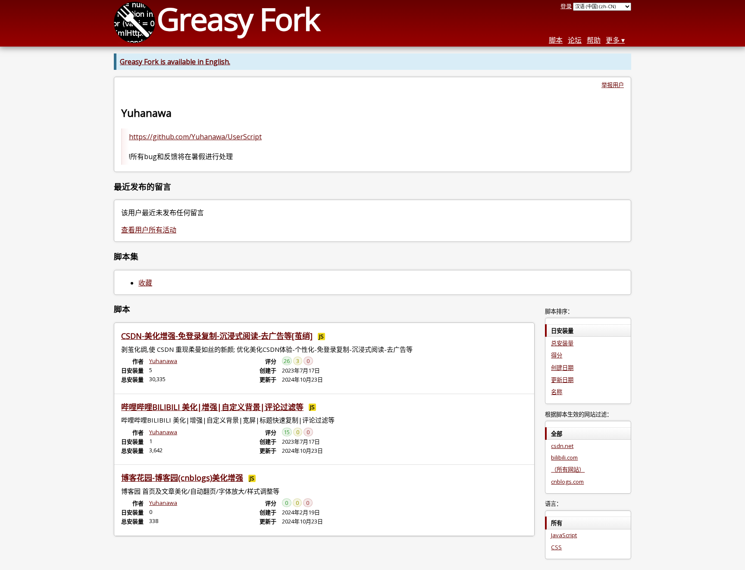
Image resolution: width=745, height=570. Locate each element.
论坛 (575, 40)
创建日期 (562, 368)
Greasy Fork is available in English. (175, 61)
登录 (566, 6)
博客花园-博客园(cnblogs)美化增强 (182, 478)
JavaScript (564, 535)
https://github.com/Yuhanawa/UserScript (195, 136)
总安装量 (562, 343)
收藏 (145, 283)
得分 (556, 355)
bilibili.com (564, 457)
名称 (556, 392)
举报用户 (612, 85)
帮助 (594, 40)
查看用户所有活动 (148, 230)
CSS (556, 547)
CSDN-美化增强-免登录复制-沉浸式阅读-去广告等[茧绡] (217, 336)
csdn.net (562, 446)
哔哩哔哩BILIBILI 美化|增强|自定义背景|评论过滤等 (212, 407)
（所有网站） (568, 469)
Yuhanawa (163, 361)
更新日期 (562, 380)
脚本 (556, 40)
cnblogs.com (567, 481)
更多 (613, 40)
